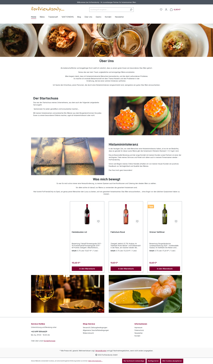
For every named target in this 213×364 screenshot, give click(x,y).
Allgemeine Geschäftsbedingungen (96, 330)
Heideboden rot (79, 232)
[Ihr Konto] (166, 9)
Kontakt (137, 336)
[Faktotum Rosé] (126, 214)
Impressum (138, 327)
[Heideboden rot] (87, 214)
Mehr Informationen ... (95, 361)
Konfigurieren (153, 361)
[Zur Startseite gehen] (47, 9)
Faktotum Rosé (118, 232)
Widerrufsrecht (88, 333)
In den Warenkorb (87, 269)
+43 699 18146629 (39, 331)
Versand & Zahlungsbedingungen (95, 327)
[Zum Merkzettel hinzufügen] (98, 221)
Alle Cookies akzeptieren (172, 361)
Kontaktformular (49, 341)
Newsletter (139, 333)
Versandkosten (100, 351)
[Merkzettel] (161, 9)
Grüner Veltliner (157, 232)
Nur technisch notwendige (134, 361)
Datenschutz (139, 330)
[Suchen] (131, 9)
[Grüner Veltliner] (164, 214)
